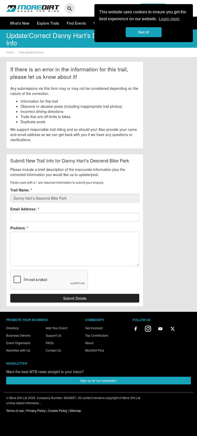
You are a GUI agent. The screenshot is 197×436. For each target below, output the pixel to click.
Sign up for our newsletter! (98, 380)
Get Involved (94, 328)
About (89, 343)
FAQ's (50, 343)
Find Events (76, 23)
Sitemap (75, 410)
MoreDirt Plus (94, 350)
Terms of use (15, 410)
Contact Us (53, 350)
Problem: (19, 227)
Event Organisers (18, 343)
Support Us (53, 335)
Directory (12, 328)
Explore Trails (48, 23)
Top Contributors (96, 335)
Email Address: (24, 208)
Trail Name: (21, 189)
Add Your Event (56, 328)
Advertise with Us (18, 350)
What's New (19, 23)
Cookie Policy (57, 410)
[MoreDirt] (33, 8)
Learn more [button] (169, 19)
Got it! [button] (143, 32)
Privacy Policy (36, 410)
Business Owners (18, 335)
